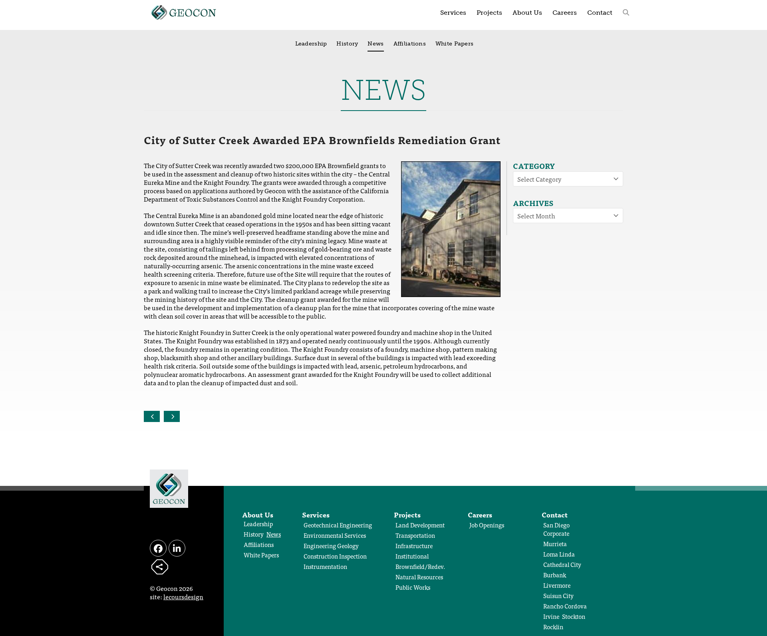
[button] (626, 12)
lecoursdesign (183, 596)
